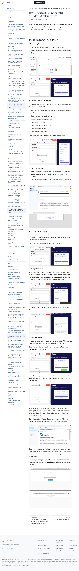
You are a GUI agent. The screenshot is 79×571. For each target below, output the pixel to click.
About (71, 543)
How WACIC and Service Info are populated (16, 367)
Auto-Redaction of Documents (16, 26)
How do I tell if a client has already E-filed (15, 95)
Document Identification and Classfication (15, 72)
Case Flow (10, 41)
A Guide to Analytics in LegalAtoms (14, 20)
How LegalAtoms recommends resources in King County (16, 205)
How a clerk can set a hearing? (16, 87)
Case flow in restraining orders (16, 43)
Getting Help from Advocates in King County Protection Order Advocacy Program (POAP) (16, 175)
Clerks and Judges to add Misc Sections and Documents (15, 55)
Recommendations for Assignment (13, 130)
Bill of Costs (11, 33)
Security (71, 548)
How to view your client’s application (14, 113)
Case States (11, 46)
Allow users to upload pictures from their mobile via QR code (16, 162)
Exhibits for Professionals (14, 78)
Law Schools (59, 548)
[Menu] (75, 2)
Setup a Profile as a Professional (16, 391)
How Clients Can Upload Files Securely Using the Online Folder (16, 190)
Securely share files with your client (15, 388)
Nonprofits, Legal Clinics (44, 548)
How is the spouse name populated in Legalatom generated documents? (14, 195)
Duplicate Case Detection (14, 76)
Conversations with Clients (15, 65)
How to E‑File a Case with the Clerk (15, 226)
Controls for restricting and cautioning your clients (15, 61)
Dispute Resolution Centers (44, 553)
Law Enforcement (42, 545)
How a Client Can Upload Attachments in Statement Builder (15, 181)
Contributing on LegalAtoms (15, 58)
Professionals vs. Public (14, 123)
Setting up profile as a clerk (15, 134)
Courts (39, 543)
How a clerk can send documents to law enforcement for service (16, 84)
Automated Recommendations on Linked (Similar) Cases (16, 30)
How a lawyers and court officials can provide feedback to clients (16, 186)
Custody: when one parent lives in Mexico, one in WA (16, 308)
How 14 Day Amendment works (16, 81)
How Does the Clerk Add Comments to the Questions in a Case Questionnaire (16, 100)
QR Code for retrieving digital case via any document (15, 126)
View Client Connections (14, 404)
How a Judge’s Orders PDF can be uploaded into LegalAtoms (16, 91)
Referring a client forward (14, 384)
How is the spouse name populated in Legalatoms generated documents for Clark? (16, 201)
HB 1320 (58, 543)
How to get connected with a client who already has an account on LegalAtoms (15, 346)
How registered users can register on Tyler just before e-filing (16, 106)
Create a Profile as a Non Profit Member (16, 300)
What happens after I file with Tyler (16, 242)
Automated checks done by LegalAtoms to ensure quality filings (15, 167)
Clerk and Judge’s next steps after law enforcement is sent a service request (16, 50)
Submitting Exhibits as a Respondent (14, 238)
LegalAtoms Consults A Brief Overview (15, 230)
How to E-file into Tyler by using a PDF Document (16, 219)
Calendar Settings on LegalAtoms (16, 38)
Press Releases (73, 545)
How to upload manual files (15, 110)
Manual (31, 8)
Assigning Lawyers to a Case (15, 24)
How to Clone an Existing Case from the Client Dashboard (16, 215)
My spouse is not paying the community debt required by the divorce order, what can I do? (16, 376)
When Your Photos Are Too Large (16, 246)
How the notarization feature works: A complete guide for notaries (15, 153)
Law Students (59, 545)
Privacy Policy (72, 550)
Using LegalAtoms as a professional (14, 401)
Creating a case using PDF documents (15, 68)
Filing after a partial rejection (15, 171)
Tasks (9, 136)
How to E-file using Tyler (14, 223)
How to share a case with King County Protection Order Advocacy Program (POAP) (16, 356)
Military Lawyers (60, 550)
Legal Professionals (43, 550)
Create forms (39, 2)
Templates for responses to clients (15, 140)
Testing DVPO (11, 398)
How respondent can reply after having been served (16, 341)
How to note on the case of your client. (16, 351)
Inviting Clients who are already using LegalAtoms (16, 117)
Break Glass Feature (13, 36)
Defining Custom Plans (14, 311)
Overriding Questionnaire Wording (16, 120)
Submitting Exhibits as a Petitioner (14, 234)
